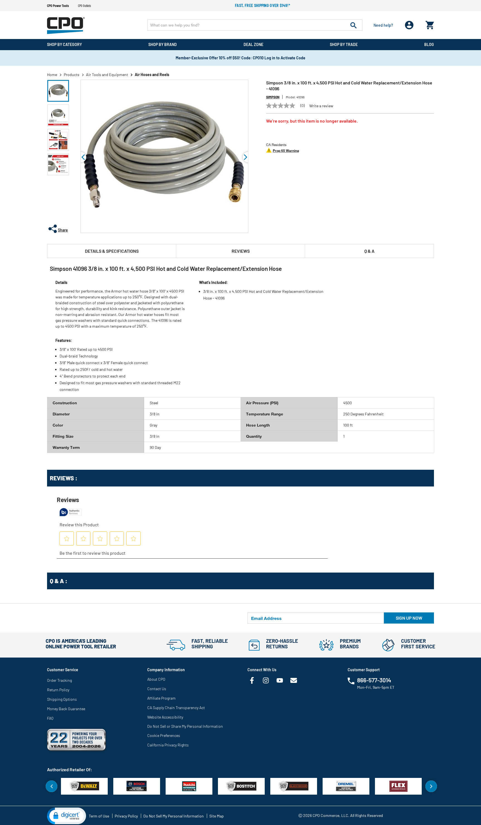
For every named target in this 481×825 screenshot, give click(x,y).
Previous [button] (80, 157)
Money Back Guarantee (66, 708)
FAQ (50, 718)
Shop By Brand (162, 44)
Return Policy (58, 689)
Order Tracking (59, 680)
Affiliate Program (161, 698)
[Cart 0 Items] (430, 23)
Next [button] (431, 786)
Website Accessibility (165, 717)
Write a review (321, 106)
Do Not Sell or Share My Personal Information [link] (185, 726)
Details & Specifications (112, 251)
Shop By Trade (344, 44)
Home (52, 74)
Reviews (241, 251)
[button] (58, 91)
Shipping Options (62, 699)
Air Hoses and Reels (152, 74)
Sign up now (409, 617)
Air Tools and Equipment (107, 74)
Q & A (369, 251)
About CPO (156, 679)
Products (71, 74)
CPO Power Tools (58, 6)
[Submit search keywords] (353, 25)
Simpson (272, 97)
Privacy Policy (126, 816)
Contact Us (156, 688)
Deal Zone (253, 44)
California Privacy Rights (168, 745)
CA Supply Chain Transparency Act (176, 707)
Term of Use (99, 816)
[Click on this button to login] (409, 25)
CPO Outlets (84, 6)
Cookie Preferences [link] (163, 735)
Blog (429, 44)
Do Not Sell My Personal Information (173, 816)
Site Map (216, 816)
